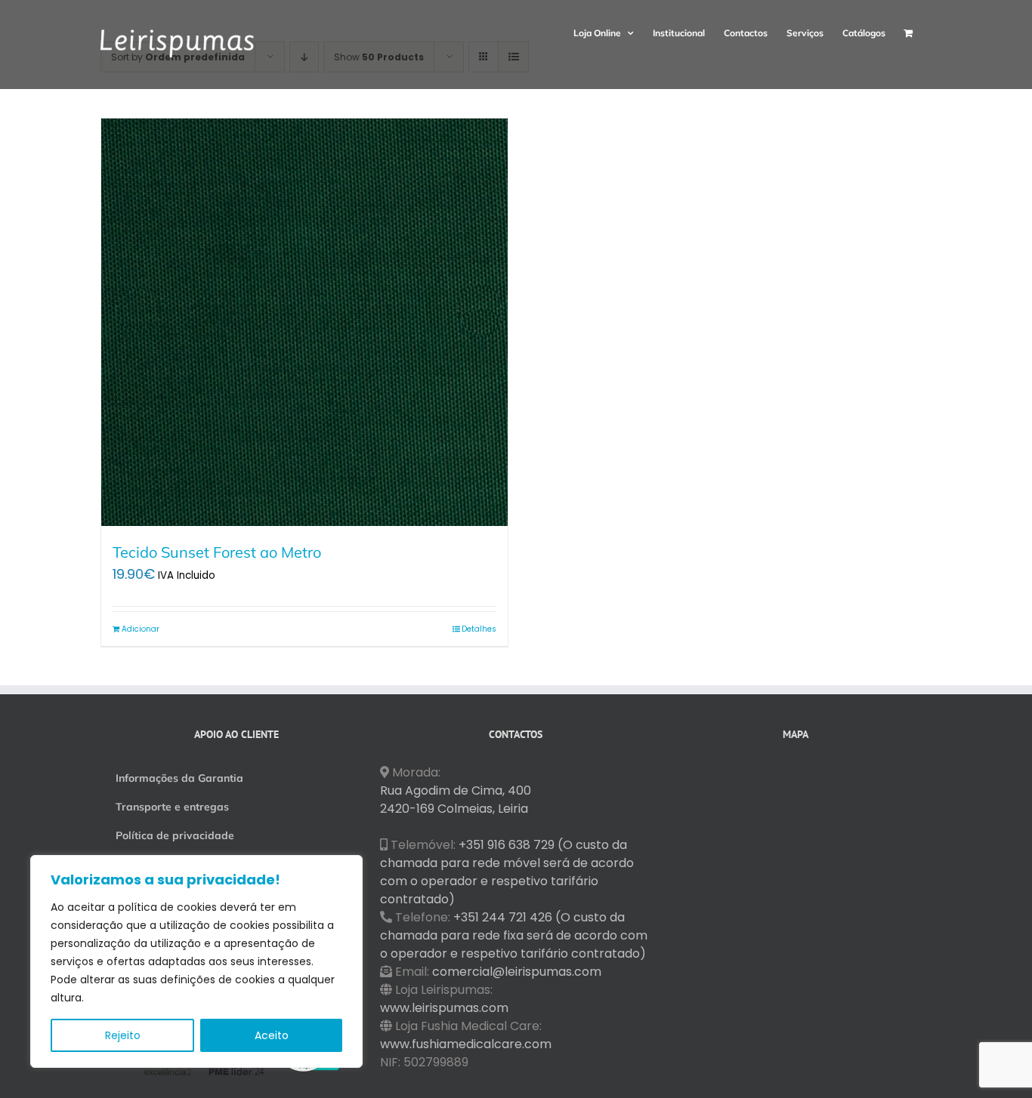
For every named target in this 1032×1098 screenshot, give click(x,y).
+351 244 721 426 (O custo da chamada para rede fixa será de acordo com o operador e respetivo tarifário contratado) (513, 935)
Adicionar (140, 629)
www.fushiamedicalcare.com (466, 1044)
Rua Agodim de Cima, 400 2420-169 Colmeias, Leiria (455, 799)
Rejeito (123, 1035)
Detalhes (479, 629)
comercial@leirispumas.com (516, 971)
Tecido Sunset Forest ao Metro (217, 552)
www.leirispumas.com (444, 1007)
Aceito (272, 1035)
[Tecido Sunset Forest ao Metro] (304, 322)
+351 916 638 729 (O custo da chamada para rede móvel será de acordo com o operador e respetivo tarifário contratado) (507, 872)
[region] (196, 961)
